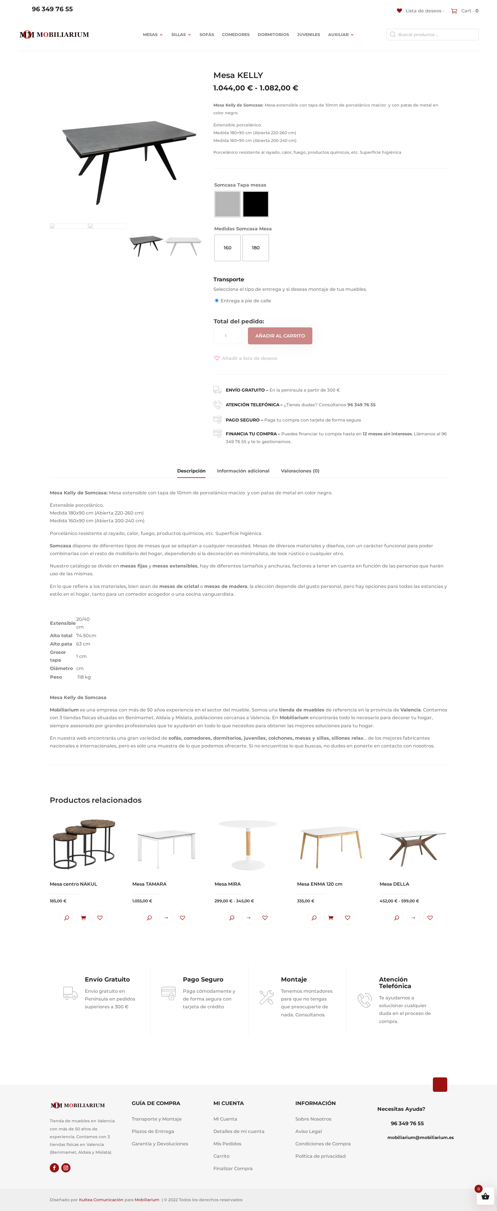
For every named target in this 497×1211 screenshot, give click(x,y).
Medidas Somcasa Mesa (243, 228)
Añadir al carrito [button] (83, 918)
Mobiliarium (147, 1199)
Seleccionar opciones (166, 918)
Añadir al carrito (280, 336)
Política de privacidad (320, 1156)
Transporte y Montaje (157, 1119)
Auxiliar (338, 34)
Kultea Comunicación (101, 1199)
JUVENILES (308, 34)
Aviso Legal (308, 1131)
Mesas (150, 34)
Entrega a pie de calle (246, 300)
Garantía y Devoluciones (160, 1144)
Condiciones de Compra (323, 1144)
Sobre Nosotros (313, 1119)
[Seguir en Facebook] (54, 1167)
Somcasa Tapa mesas (240, 185)
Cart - (469, 11)
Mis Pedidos (227, 1144)
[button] (245, 358)
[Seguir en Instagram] (65, 1167)
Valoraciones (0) (300, 471)
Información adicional (243, 471)
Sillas (178, 34)
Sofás (207, 34)
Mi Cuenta (225, 1119)
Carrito (221, 1156)
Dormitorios (273, 34)
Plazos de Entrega (153, 1131)
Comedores (236, 34)
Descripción (191, 471)
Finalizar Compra (233, 1168)
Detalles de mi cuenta (239, 1131)
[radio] (227, 204)
